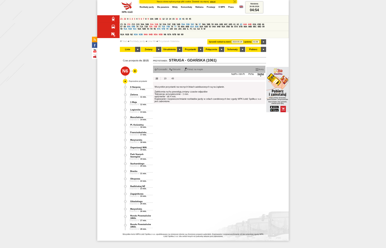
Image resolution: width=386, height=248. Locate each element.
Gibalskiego (136, 201)
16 (177, 19)
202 (184, 29)
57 (200, 24)
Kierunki (176, 69)
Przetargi (211, 7)
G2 (198, 29)
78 (179, 27)
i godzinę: (248, 42)
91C (134, 29)
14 (170, 19)
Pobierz (253, 49)
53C (169, 24)
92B (144, 29)
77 (175, 27)
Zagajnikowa (136, 194)
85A (223, 27)
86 (232, 27)
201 (180, 29)
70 (137, 27)
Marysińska (136, 209)
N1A (122, 34)
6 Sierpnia (135, 87)
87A (236, 27)
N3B (141, 34)
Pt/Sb (251, 74)
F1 (191, 29)
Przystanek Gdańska (168, 41)
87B (240, 27)
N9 (182, 34)
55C (192, 24)
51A (151, 24)
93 (148, 29)
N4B (151, 34)
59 (212, 24)
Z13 (133, 24)
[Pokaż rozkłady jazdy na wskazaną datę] (263, 41)
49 (172, 78)
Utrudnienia (169, 49)
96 (155, 29)
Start (124, 41)
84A (214, 27)
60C (226, 24)
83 (210, 27)
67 (121, 27)
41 (183, 19)
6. (188, 29)
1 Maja (133, 102)
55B (188, 24)
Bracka (133, 171)
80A (182, 27)
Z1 (121, 19)
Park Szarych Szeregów (137, 155)
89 (263, 27)
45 (190, 19)
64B (250, 24)
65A (254, 24)
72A (150, 27)
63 (241, 24)
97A (158, 29)
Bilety (175, 7)
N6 (165, 34)
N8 (178, 34)
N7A (169, 34)
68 (125, 27)
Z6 (125, 24)
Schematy (232, 49)
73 (159, 27)
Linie (127, 49)
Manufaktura (136, 117)
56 (196, 24)
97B (163, 29)
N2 (131, 34)
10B (156, 19)
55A (183, 24)
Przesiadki (162, 69)
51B (156, 24)
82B (206, 27)
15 (173, 19)
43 (187, 19)
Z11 (128, 24)
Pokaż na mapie (195, 69)
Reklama (199, 7)
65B (259, 24)
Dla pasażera (163, 7)
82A (201, 27)
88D (259, 27)
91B (130, 29)
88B (250, 27)
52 (160, 24)
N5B (161, 34)
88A (245, 27)
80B (187, 27)
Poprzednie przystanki (138, 81)
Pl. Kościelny (137, 125)
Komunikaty (186, 7)
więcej (212, 1)
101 (175, 29)
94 (151, 29)
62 (238, 24)
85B (228, 27)
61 (234, 24)
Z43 (137, 24)
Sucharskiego (137, 163)
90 (121, 29)
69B (133, 27)
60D (230, 24)
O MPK (221, 7)
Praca (231, 7)
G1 (194, 29)
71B (146, 27)
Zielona (134, 94)
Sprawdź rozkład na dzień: (220, 42)
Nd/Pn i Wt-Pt (238, 74)
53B (174, 24)
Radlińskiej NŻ (137, 186)
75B (168, 27)
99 (167, 29)
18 (180, 19)
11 (160, 19)
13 (167, 19)
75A (163, 27)
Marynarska (136, 140)
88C (254, 27)
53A (164, 24)
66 (263, 24)
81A (192, 27)
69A (128, 27)
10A (151, 19)
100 (171, 29)
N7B (174, 34)
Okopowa (135, 178)
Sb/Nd (260, 74)
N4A (146, 34)
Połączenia (211, 49)
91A (125, 29)
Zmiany (148, 49)
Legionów (135, 109)
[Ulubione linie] (134, 71)
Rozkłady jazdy (137, 41)
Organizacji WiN (138, 147)
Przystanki (190, 49)
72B (155, 27)
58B (208, 24)
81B (196, 27)
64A (245, 24)
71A (141, 27)
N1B (127, 34)
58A (204, 24)
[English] (241, 7)
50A (142, 24)
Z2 (125, 19)
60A (216, 24)
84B (218, 27)
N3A (136, 34)
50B (147, 24)
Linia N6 (152, 41)
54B (178, 24)
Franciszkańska (138, 132)
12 (163, 19)
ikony (261, 69)
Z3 (121, 24)
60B (221, 24)
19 (165, 78)
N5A (156, 34)
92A (139, 29)
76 (172, 27)
